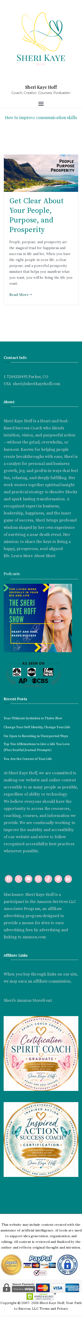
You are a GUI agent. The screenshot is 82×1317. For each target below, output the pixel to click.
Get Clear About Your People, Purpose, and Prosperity (36, 215)
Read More (19, 294)
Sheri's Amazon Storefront (28, 1000)
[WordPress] (58, 879)
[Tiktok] (48, 879)
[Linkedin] (68, 879)
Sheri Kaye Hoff (40, 87)
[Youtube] (28, 879)
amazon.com (34, 937)
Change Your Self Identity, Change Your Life (37, 727)
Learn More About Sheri (33, 555)
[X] (19, 879)
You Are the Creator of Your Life (28, 759)
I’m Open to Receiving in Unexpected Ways (36, 736)
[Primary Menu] (41, 104)
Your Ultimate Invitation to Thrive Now (33, 718)
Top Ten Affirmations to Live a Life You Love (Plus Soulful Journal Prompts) (37, 747)
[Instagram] (38, 879)
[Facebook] (9, 879)
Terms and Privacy (54, 1309)
